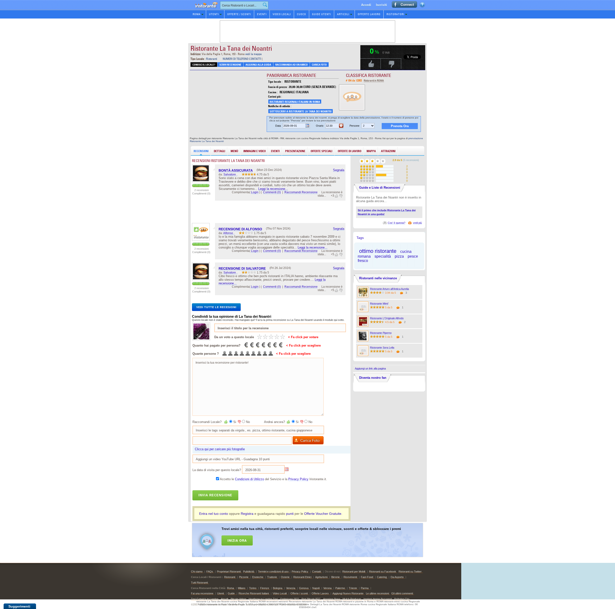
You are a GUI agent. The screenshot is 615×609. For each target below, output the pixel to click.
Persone (354, 125)
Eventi (262, 14)
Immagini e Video (254, 151)
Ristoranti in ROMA (374, 80)
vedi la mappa (253, 54)
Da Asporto (397, 577)
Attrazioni (388, 151)
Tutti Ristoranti (199, 582)
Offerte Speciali (321, 151)
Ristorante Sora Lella (382, 347)
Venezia (290, 588)
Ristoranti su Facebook (382, 571)
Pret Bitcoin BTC (311, 598)
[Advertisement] (314, 539)
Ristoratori (395, 14)
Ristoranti (211, 59)
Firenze (264, 588)
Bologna (277, 588)
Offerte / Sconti (239, 14)
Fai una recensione (202, 593)
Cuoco (301, 14)
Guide (231, 593)
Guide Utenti (321, 14)
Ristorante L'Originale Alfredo (387, 318)
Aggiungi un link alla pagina (370, 368)
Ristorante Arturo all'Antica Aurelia (389, 288)
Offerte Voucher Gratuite (322, 514)
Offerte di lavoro (349, 151)
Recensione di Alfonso (240, 229)
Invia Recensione (215, 495)
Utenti (214, 14)
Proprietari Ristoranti (229, 571)
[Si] (226, 422)
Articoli (343, 14)
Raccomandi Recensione (301, 192)
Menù (234, 151)
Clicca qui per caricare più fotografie (220, 449)
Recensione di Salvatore (242, 268)
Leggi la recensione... (273, 189)
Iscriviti (381, 4)
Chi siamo (197, 571)
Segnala (338, 170)
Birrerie (335, 577)
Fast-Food (367, 577)
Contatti (316, 571)
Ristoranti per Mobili (353, 571)
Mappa (371, 151)
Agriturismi (321, 577)
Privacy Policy (298, 479)
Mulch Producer (352, 598)
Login (254, 192)
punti (290, 514)
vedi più (417, 222)
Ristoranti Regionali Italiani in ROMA (295, 102)
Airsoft (224, 598)
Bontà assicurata (236, 170)
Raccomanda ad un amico (291, 64)
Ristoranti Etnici (302, 577)
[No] (239, 422)
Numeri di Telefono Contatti (242, 59)
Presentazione (295, 151)
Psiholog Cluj (401, 598)
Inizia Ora (237, 540)
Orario (319, 125)
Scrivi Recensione (230, 64)
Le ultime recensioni (377, 593)
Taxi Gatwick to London (204, 598)
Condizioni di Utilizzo (249, 479)
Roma (197, 14)
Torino (252, 588)
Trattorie (272, 577)
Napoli (316, 588)
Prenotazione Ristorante (204, 9)
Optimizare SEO (289, 598)
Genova (303, 588)
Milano (241, 588)
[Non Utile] (341, 196)
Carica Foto (319, 64)
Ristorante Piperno (381, 332)
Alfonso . (228, 233)
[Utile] (337, 196)
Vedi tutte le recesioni (216, 307)
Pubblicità (248, 571)
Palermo (340, 588)
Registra (247, 514)
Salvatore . (230, 174)
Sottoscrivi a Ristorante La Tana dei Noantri (301, 111)
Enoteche (257, 577)
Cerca (265, 5)
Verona (327, 588)
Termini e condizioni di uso (273, 571)
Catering (382, 577)
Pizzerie (243, 577)
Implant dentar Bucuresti (377, 598)
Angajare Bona (331, 598)
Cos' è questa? (396, 222)
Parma (365, 588)
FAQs (209, 571)
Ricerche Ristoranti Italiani (254, 593)
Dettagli (219, 151)
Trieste (353, 588)
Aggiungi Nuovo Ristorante (347, 593)
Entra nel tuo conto (213, 514)
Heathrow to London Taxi (263, 598)
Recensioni (201, 151)
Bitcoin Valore (238, 598)
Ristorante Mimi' (379, 303)
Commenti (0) (272, 192)
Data (278, 125)
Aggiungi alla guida (258, 64)
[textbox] (244, 5)
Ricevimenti (350, 577)
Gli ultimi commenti (402, 593)
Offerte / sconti (299, 593)
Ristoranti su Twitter (410, 571)
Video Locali (282, 14)
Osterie (285, 577)
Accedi (366, 4)
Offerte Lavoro (369, 14)
